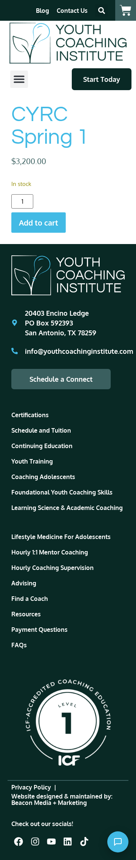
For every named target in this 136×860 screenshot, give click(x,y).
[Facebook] (18, 841)
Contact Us (72, 10)
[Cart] (125, 10)
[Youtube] (51, 841)
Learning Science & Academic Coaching (67, 507)
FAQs (19, 645)
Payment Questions (39, 629)
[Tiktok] (84, 841)
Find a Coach (29, 598)
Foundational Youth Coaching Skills (62, 492)
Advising (23, 583)
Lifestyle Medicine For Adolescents (61, 537)
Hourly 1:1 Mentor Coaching (49, 552)
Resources (26, 614)
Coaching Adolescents (43, 477)
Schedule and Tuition (41, 430)
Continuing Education (42, 446)
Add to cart (38, 222)
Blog (42, 10)
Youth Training (32, 461)
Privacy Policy (31, 787)
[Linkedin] (67, 841)
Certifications (30, 415)
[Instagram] (35, 841)
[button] (101, 10)
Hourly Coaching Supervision (52, 567)
